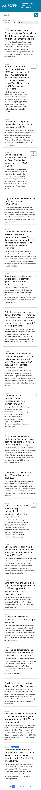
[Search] (36, 15)
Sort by (19, 20)
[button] (15, 22)
